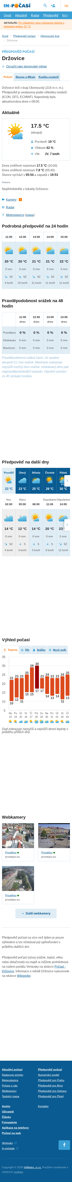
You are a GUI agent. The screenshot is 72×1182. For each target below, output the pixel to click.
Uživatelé (8, 1111)
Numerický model (48, 1074)
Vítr (27, 649)
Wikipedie (24, 975)
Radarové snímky (12, 1074)
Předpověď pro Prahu (51, 1080)
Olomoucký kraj (50, 36)
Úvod (7, 15)
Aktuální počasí (12, 1069)
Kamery (11, 199)
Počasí (7, 76)
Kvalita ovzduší (49, 76)
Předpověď (50, 15)
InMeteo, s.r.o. (32, 1167)
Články (6, 1116)
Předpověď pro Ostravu (52, 1090)
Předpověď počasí (24, 36)
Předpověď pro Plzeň (51, 1096)
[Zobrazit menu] (66, 5)
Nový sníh (59, 649)
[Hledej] (45, 5)
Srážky (41, 649)
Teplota (12, 649)
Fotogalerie (9, 1122)
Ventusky (7, 1142)
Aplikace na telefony (15, 1127)
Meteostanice (15, 215)
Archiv (6, 1106)
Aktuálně (21, 15)
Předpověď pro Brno (50, 1085)
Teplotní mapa (10, 1096)
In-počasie (8, 1148)
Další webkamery (38, 913)
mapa (30, 215)
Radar (35, 15)
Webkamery (9, 1090)
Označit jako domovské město (26, 66)
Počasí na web (11, 1133)
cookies (18, 1171)
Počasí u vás (9, 1085)
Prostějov (11, 852)
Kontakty (43, 1106)
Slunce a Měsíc (25, 76)
